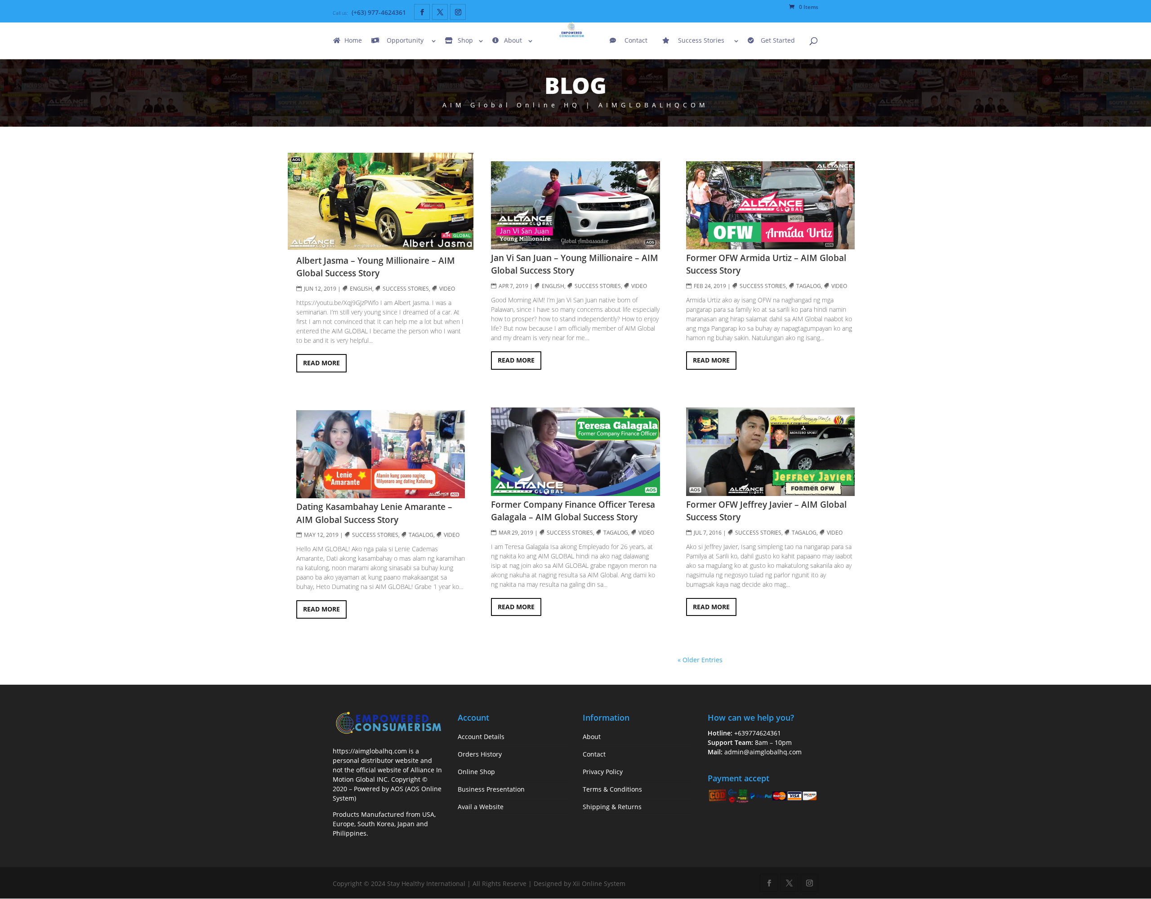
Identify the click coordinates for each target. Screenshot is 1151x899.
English (361, 288)
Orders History (480, 754)
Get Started (778, 40)
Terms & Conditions (612, 789)
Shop (465, 40)
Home (353, 40)
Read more (321, 363)
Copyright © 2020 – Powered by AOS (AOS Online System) (387, 788)
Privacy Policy (603, 771)
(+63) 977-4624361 (379, 12)
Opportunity (405, 40)
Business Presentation (491, 789)
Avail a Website (481, 806)
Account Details (481, 736)
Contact (636, 40)
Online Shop (476, 771)
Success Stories (701, 40)
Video (448, 288)
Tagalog (421, 535)
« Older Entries (700, 659)
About (513, 40)
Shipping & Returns (612, 806)
